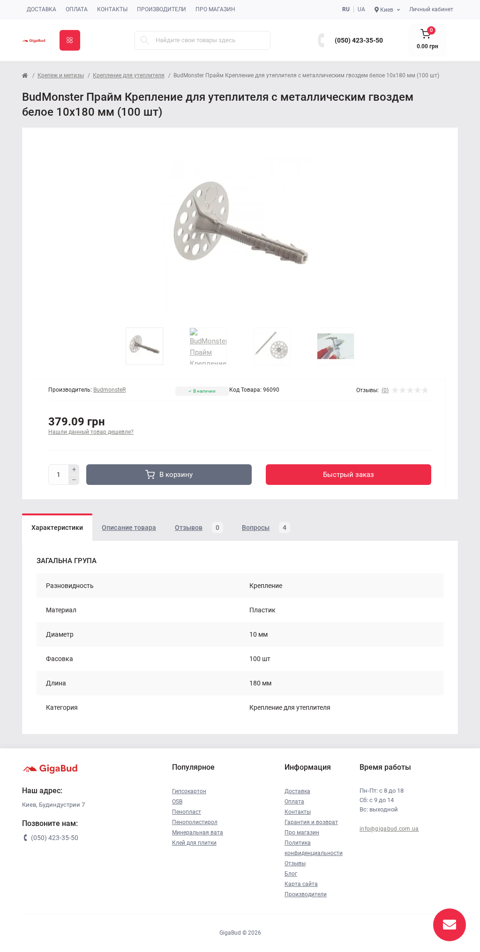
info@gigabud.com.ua (389, 829)
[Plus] (74, 469)
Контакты (112, 9)
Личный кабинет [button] (431, 9)
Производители (161, 9)
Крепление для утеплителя (129, 75)
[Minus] (74, 480)
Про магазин (215, 9)
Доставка (41, 9)
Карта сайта (301, 884)
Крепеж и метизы (61, 75)
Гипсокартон (189, 791)
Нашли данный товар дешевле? (91, 432)
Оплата (77, 9)
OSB (177, 801)
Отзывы (295, 863)
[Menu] (70, 40)
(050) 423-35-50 (359, 40)
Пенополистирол (195, 822)
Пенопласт (186, 812)
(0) (385, 390)
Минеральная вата (197, 832)
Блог (291, 873)
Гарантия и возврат (311, 822)
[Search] (145, 40)
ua (361, 9)
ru (346, 9)
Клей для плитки (194, 843)
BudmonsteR (109, 390)
